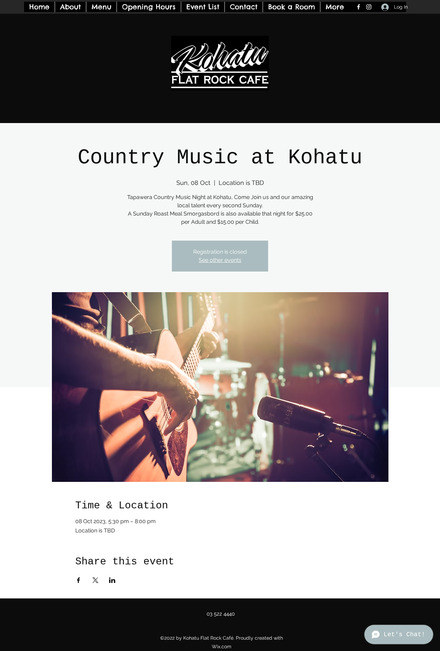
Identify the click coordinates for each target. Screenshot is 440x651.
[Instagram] (368, 6)
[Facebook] (358, 6)
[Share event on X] (95, 580)
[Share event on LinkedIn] (112, 580)
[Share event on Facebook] (78, 580)
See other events (220, 260)
